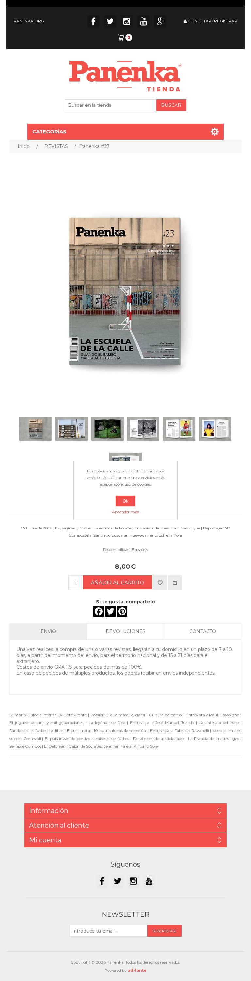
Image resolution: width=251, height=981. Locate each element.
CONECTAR (199, 20)
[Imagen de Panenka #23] (35, 428)
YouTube (143, 21)
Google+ (160, 21)
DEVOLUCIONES (125, 631)
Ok (125, 501)
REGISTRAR (225, 20)
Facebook (93, 21)
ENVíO (48, 631)
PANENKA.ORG (29, 20)
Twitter (110, 21)
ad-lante (137, 970)
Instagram (127, 21)
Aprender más (125, 512)
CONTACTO (202, 631)
